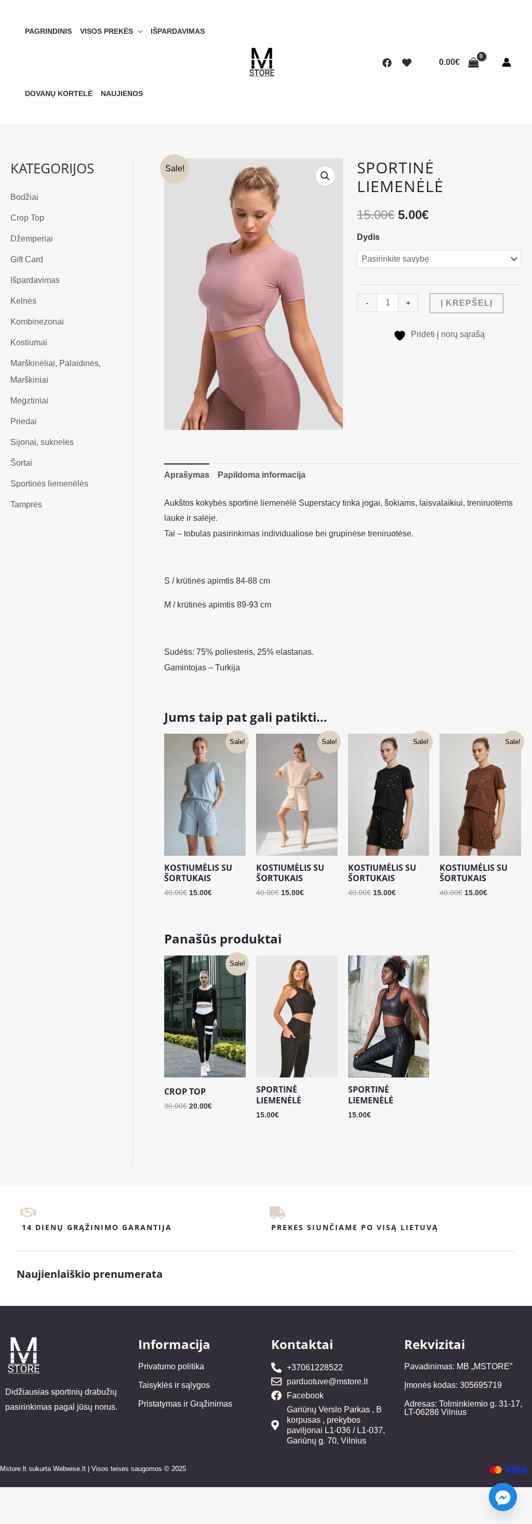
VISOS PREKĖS (106, 31)
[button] (137, 31)
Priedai (23, 421)
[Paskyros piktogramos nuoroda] (506, 62)
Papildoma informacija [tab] (261, 474)
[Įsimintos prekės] (406, 63)
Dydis (368, 237)
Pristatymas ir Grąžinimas (185, 1403)
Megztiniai (29, 400)
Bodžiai (24, 197)
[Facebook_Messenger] (503, 1497)
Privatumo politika (171, 1366)
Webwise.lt (69, 1469)
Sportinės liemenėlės (49, 483)
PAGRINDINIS (48, 31)
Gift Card (26, 259)
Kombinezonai (37, 321)
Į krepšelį (467, 303)
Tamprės (26, 504)
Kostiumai (28, 342)
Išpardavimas (35, 280)
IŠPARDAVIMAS (178, 31)
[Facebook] (387, 63)
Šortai (21, 462)
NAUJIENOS (122, 93)
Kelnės (23, 300)
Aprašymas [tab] (186, 474)
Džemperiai (31, 238)
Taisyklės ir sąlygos (174, 1385)
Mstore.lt (13, 1469)
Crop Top (27, 217)
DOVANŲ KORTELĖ (58, 93)
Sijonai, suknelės (42, 442)
